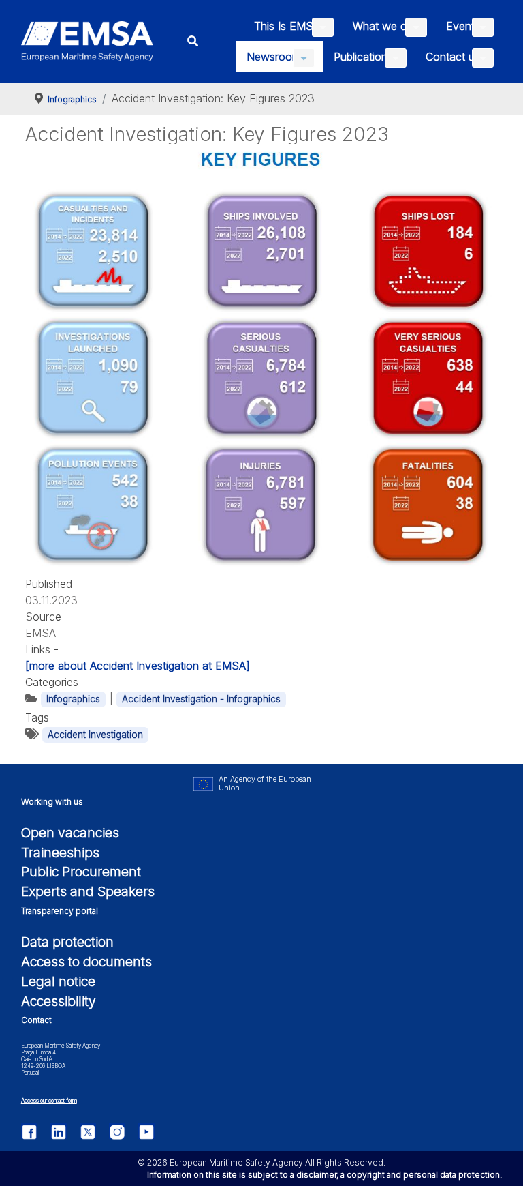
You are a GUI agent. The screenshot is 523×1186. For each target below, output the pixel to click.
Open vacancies (70, 833)
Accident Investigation (95, 734)
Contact (36, 1020)
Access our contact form (49, 1100)
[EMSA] (87, 41)
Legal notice (58, 981)
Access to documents (86, 961)
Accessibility (58, 1001)
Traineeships (60, 852)
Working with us (52, 802)
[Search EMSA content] (193, 41)
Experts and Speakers (88, 891)
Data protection (67, 942)
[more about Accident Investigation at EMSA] (137, 665)
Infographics (73, 699)
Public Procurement (81, 871)
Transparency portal (59, 911)
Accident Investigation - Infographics (201, 699)
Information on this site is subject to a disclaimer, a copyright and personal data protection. (324, 1175)
